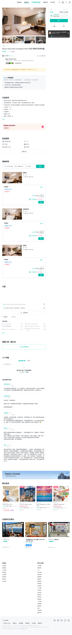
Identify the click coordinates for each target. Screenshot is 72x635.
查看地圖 (25, 313)
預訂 (41, 202)
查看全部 (24, 151)
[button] (24, 70)
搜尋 (40, 166)
